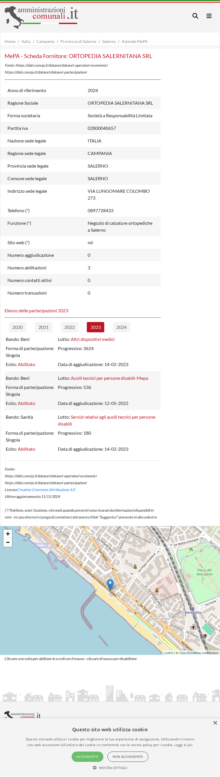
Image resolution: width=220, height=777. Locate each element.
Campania (45, 41)
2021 (43, 327)
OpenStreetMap (190, 652)
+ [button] (8, 533)
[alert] (110, 747)
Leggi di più (183, 745)
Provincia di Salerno (78, 41)
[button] (110, 767)
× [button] (215, 723)
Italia (25, 41)
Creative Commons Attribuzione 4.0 (46, 489)
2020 (17, 327)
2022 (69, 327)
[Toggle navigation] (195, 15)
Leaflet (168, 652)
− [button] (8, 542)
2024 (121, 327)
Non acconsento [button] (128, 756)
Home (10, 41)
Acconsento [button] (87, 756)
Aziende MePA (135, 41)
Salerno (109, 41)
